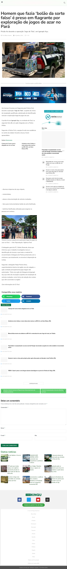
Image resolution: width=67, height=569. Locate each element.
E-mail (3, 435)
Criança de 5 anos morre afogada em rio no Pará (8, 144)
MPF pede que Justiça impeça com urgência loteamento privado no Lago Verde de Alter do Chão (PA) (13, 469)
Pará (33, 540)
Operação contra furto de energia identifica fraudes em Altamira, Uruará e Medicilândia (55, 179)
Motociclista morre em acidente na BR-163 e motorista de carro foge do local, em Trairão (31, 333)
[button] (2, 2)
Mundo (33, 533)
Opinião (33, 537)
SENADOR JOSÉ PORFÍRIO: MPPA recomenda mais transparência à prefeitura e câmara (36, 458)
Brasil (33, 517)
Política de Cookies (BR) (33, 563)
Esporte (33, 530)
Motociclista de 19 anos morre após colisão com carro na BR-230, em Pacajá (55, 163)
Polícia (33, 543)
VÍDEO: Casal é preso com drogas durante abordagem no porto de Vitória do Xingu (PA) (31, 370)
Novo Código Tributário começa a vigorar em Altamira (35, 468)
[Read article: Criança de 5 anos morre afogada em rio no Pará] (4, 310)
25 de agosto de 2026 (7, 314)
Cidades (33, 520)
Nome (3, 428)
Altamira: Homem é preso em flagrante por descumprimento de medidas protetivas (19, 391)
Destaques (33, 524)
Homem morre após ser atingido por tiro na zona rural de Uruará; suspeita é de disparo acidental (55, 188)
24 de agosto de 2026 (7, 351)
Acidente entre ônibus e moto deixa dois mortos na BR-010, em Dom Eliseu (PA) (28, 146)
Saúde (33, 553)
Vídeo (33, 556)
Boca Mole (33, 514)
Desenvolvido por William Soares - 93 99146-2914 (33, 567)
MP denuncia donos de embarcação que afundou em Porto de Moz (57, 457)
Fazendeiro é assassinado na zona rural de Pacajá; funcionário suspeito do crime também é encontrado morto (52, 152)
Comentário (4, 407)
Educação (33, 527)
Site (36, 435)
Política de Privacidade (33, 560)
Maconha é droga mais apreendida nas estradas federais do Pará (13, 478)
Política (33, 547)
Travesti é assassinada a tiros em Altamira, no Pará (52, 391)
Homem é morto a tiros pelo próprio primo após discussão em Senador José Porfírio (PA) (55, 171)
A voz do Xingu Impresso (33, 510)
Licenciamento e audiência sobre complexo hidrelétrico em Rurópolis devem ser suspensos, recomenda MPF (36, 480)
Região (33, 550)
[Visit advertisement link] (19, 169)
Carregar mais (33, 383)
